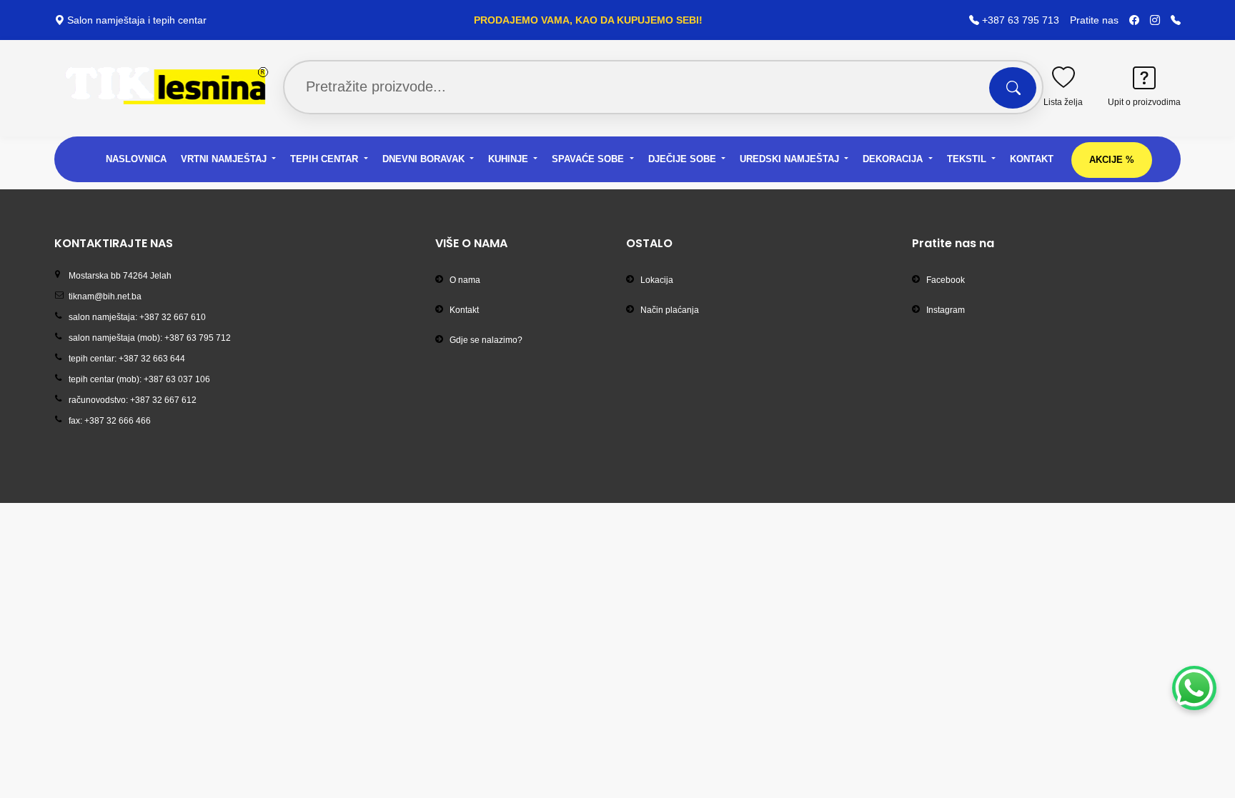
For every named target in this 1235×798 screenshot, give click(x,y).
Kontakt (1031, 159)
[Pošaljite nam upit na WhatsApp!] (1194, 688)
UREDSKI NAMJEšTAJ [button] (791, 159)
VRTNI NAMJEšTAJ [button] (225, 159)
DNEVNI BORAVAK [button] (424, 159)
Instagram (945, 310)
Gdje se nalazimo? (486, 340)
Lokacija (656, 280)
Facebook (945, 280)
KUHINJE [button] (509, 159)
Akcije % (1111, 159)
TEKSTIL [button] (968, 159)
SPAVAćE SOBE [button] (589, 159)
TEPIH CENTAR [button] (325, 159)
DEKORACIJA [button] (894, 159)
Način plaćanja (669, 310)
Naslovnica (136, 159)
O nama (465, 280)
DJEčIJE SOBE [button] (683, 159)
